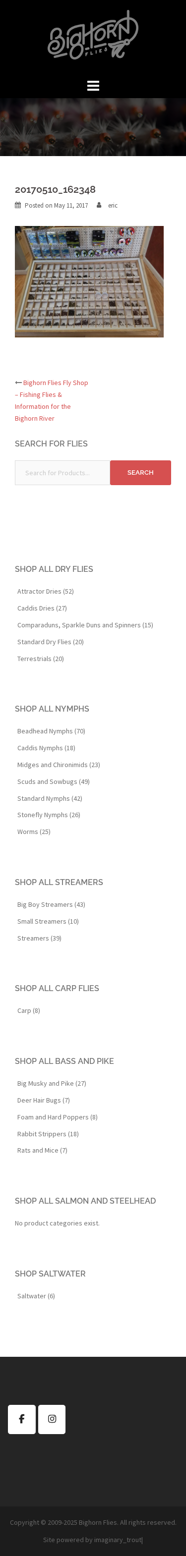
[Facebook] (22, 1419)
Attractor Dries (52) (45, 591)
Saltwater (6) (36, 1295)
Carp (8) (28, 1010)
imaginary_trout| (118, 1539)
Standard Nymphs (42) (49, 798)
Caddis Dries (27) (42, 608)
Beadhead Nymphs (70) (51, 730)
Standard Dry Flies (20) (50, 641)
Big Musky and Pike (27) (51, 1083)
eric (113, 205)
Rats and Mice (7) (42, 1150)
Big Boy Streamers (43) (51, 904)
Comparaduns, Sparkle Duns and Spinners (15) (85, 624)
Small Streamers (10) (48, 921)
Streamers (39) (39, 938)
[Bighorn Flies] (93, 37)
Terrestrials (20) (40, 658)
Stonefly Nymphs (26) (48, 814)
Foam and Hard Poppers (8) (57, 1116)
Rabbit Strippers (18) (48, 1133)
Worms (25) (34, 831)
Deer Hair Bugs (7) (43, 1100)
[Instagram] (52, 1419)
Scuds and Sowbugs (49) (53, 781)
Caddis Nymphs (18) (46, 747)
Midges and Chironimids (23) (58, 764)
